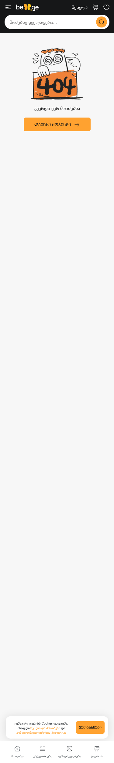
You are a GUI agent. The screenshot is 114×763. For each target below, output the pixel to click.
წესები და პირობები (45, 728)
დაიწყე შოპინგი (52, 124)
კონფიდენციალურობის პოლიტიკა (41, 732)
